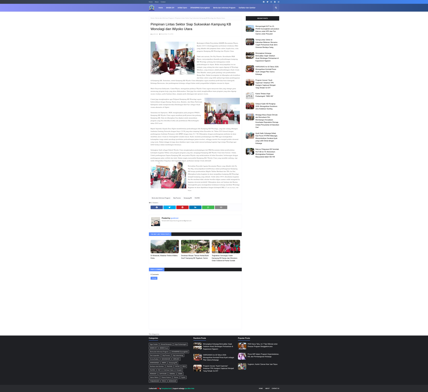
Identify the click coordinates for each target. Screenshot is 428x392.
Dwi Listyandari (154, 355)
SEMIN (180, 374)
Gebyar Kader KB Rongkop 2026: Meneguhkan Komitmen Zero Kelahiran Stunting (266, 106)
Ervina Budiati (154, 359)
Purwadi (179, 370)
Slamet (176, 377)
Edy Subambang (178, 355)
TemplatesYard (166, 388)
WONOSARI (172, 381)
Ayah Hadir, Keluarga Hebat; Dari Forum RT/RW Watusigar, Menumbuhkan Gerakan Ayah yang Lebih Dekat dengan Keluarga (266, 138)
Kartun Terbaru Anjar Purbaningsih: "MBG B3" (264, 95)
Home (151, 2)
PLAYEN (197, 198)
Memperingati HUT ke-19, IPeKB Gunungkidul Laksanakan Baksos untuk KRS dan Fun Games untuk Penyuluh (267, 30)
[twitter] (267, 2)
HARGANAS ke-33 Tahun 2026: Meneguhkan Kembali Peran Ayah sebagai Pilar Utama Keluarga (267, 70)
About (156, 2)
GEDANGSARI (166, 359)
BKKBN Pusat (164, 348)
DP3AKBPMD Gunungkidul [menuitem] (200, 8)
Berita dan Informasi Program (164, 18)
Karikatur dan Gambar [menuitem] (247, 8)
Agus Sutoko (154, 344)
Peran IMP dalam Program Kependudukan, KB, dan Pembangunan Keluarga (263, 355)
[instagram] (271, 2)
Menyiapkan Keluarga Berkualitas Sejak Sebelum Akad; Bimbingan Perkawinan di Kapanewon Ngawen (267, 57)
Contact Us (275, 388)
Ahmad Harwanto (166, 344)
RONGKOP (153, 374)
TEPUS (164, 381)
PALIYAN (169, 366)
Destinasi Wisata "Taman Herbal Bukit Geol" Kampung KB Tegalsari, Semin (195, 257)
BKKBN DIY (153, 348)
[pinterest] (275, 2)
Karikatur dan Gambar (157, 366)
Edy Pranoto (177, 198)
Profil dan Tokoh (169, 370)
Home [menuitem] (160, 8)
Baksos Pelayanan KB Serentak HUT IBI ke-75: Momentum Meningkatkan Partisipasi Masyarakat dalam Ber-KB (267, 153)
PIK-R (184, 366)
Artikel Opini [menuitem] (182, 8)
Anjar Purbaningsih (180, 344)
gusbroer (155, 34)
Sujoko (183, 377)
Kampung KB (188, 198)
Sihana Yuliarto (166, 377)
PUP (159, 370)
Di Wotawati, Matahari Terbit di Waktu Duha (164, 257)
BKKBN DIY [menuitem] (170, 8)
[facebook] (263, 2)
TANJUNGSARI (154, 381)
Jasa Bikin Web (189, 388)
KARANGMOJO (154, 363)
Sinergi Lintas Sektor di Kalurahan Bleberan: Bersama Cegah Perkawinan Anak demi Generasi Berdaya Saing (266, 43)
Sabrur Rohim (154, 377)
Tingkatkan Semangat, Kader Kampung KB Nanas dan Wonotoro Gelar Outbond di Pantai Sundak (224, 258)
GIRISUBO (176, 359)
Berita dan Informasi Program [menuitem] (224, 8)
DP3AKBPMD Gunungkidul (180, 352)
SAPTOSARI (162, 374)
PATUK (177, 366)
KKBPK (164, 363)
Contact (163, 2)
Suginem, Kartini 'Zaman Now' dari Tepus (263, 364)
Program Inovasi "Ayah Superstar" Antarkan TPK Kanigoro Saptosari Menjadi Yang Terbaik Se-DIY (265, 84)
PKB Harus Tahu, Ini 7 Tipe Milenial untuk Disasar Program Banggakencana (263, 345)
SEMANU (172, 374)
